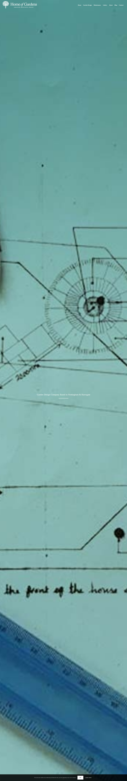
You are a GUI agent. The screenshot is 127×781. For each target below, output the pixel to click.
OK (80, 777)
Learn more (88, 777)
